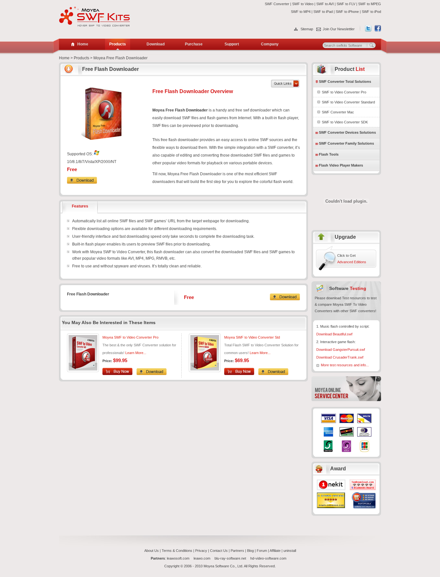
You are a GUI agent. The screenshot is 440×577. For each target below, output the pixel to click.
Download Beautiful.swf (334, 334)
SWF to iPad (323, 12)
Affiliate (275, 551)
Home (64, 58)
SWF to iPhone (347, 12)
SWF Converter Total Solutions (345, 81)
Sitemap (307, 29)
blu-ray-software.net (231, 558)
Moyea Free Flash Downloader (120, 58)
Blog (250, 551)
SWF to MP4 (301, 12)
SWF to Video (302, 4)
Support (232, 44)
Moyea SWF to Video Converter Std (252, 337)
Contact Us (219, 551)
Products (117, 44)
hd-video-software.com (268, 558)
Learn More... (260, 353)
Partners (237, 551)
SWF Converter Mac (338, 112)
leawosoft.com (178, 558)
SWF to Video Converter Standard (348, 102)
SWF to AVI (325, 4)
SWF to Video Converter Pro (344, 92)
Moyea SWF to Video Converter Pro (130, 337)
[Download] (82, 182)
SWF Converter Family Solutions (346, 143)
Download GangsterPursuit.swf (340, 349)
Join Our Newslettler (339, 29)
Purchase (194, 44)
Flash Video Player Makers (341, 165)
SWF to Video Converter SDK (345, 122)
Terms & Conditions (177, 551)
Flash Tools (329, 154)
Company (270, 44)
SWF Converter (277, 4)
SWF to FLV (346, 4)
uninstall (289, 551)
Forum (262, 551)
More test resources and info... (345, 365)
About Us (151, 551)
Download (156, 44)
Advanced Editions (351, 262)
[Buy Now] (240, 374)
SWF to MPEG (369, 4)
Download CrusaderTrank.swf (339, 357)
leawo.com (202, 558)
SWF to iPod (371, 12)
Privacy (201, 551)
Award (338, 468)
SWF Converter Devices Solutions (347, 132)
